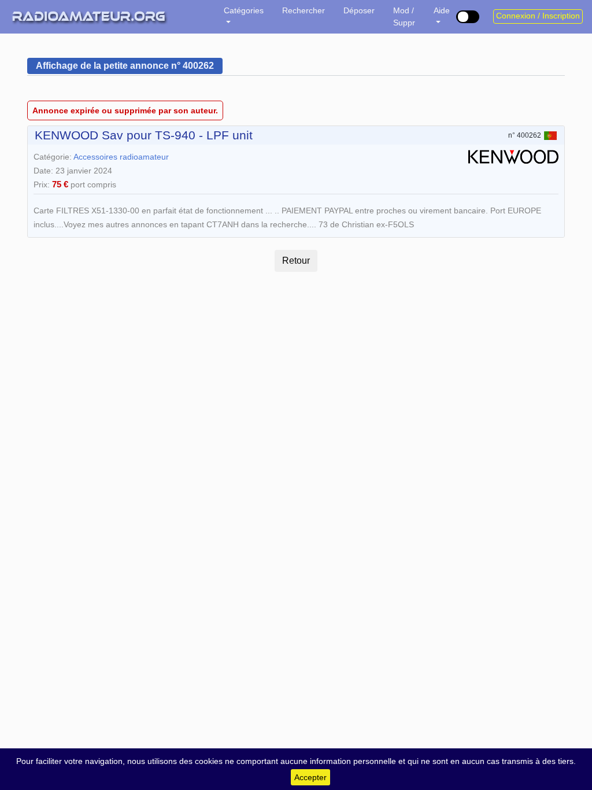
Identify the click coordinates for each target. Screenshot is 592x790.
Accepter (310, 777)
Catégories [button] (244, 10)
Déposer (359, 10)
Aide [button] (442, 10)
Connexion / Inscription (538, 16)
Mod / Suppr (404, 16)
